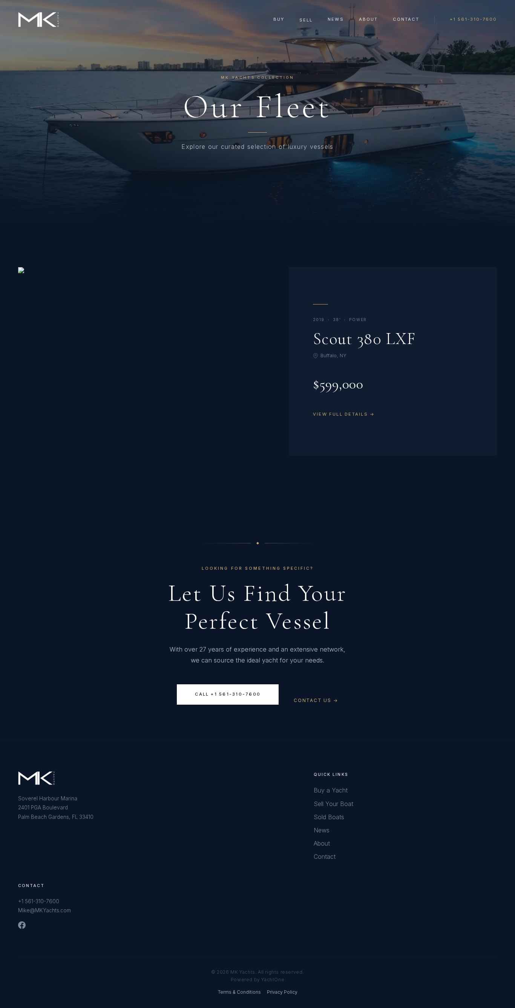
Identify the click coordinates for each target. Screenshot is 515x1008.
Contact (406, 19)
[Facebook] (22, 925)
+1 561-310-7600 (473, 19)
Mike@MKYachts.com (44, 910)
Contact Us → (316, 700)
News (335, 19)
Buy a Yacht (331, 790)
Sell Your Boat (333, 804)
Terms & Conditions (239, 992)
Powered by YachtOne (257, 979)
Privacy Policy (282, 992)
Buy (278, 19)
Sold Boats (329, 817)
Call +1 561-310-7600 (228, 694)
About (368, 19)
